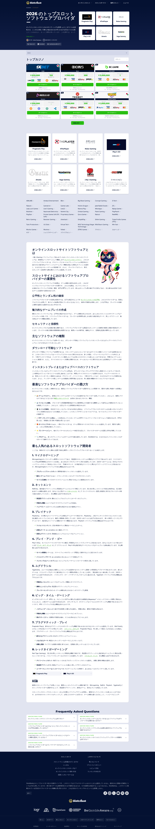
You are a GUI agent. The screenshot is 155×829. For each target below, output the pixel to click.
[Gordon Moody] (75, 810)
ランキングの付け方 (94, 771)
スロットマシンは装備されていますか (66, 762)
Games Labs (65, 206)
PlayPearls (116, 212)
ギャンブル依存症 (82, 826)
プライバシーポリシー (94, 765)
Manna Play (82, 209)
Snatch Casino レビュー (112, 115)
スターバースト (72, 491)
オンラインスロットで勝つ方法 (66, 771)
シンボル (66, 765)
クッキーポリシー (51, 826)
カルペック (116, 230)
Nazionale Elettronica (51, 212)
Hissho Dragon (83, 206)
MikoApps (98, 209)
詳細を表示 (76, 123)
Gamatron (47, 206)
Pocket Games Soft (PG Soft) (51, 215)
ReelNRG (115, 214)
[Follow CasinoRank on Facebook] (105, 793)
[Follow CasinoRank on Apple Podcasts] (127, 793)
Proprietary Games (67, 214)
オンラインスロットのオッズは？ (66, 768)
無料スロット (114, 3)
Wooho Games (31, 230)
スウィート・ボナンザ (71, 629)
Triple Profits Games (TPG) (119, 220)
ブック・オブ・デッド (44, 545)
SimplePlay (82, 219)
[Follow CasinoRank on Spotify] (122, 793)
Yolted (63, 230)
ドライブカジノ (66, 232)
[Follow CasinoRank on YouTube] (118, 793)
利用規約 (35, 826)
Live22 (63, 209)
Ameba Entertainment (51, 201)
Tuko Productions (32, 225)
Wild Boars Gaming (101, 225)
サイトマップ (118, 826)
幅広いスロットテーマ (61, 398)
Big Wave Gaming (84, 201)
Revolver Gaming (50, 219)
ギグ (28, 232)
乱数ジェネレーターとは (66, 775)
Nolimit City (65, 212)
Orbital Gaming (83, 212)
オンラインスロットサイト (73, 260)
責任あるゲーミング (100, 826)
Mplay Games (117, 209)
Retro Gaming (31, 219)
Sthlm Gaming (100, 219)
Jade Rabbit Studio (101, 206)
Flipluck (29, 206)
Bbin (62, 201)
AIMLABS (29, 201)
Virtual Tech (65, 225)
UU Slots (47, 225)
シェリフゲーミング (50, 232)
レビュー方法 (94, 768)
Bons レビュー (77, 87)
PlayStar (29, 214)
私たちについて (94, 762)
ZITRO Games (83, 230)
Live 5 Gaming (48, 209)
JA (28, 793)
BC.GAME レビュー (112, 87)
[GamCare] (59, 810)
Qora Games (82, 214)
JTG (113, 206)
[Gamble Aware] (99, 810)
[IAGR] (37, 810)
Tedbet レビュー (77, 115)
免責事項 (66, 826)
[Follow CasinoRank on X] (114, 793)
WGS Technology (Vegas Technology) (86, 226)
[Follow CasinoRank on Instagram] (109, 793)
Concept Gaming (101, 201)
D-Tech (114, 201)
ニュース (126, 3)
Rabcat (97, 214)
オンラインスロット (84, 3)
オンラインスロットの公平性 (90, 300)
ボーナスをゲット (43, 84)
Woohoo (47, 230)
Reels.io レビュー (43, 115)
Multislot (29, 212)
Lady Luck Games (32, 209)
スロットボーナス (100, 3)
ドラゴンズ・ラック (91, 656)
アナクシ (98, 230)
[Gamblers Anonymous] (46, 810)
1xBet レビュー (43, 87)
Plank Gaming (100, 212)
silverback (64, 219)
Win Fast (115, 225)
